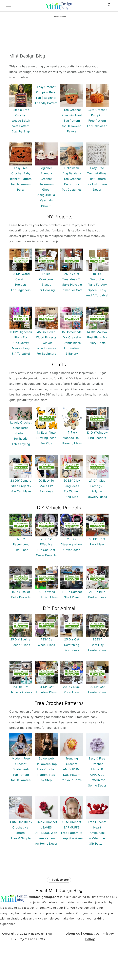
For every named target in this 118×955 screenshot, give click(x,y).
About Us (73, 933)
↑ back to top (59, 879)
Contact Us (91, 933)
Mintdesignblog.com (44, 897)
